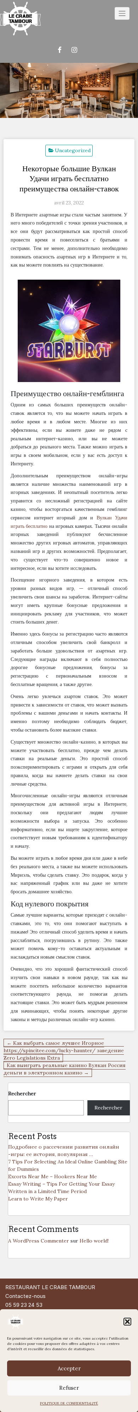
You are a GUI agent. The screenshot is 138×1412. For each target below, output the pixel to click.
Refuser (69, 1387)
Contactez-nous (25, 1296)
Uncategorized (73, 150)
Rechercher (22, 1093)
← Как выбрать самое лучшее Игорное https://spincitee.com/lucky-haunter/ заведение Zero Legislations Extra (64, 1050)
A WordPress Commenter (38, 1241)
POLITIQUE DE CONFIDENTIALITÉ (69, 1403)
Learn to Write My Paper (38, 1199)
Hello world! (94, 1241)
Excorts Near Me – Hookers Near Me (52, 1176)
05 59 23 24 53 (23, 1304)
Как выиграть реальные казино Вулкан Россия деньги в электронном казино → (65, 1069)
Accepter (69, 1368)
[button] (127, 1321)
